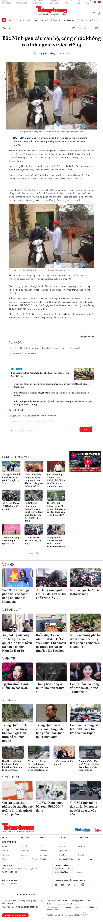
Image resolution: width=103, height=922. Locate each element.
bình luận (90, 27)
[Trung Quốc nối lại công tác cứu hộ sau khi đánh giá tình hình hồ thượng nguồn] (17, 713)
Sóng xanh (27, 20)
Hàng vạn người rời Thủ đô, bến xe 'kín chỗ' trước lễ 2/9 (51, 594)
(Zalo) (73, 869)
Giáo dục (43, 855)
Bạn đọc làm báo (17, 915)
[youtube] (99, 2)
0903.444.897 (11, 884)
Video (5, 838)
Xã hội (11, 20)
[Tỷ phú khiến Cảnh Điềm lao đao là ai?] (17, 672)
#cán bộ (45, 348)
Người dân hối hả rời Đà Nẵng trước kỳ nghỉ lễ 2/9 (11, 479)
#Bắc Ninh (30, 353)
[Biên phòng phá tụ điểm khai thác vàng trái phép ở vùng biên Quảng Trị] (85, 623)
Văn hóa (5, 855)
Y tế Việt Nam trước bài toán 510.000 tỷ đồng (49, 806)
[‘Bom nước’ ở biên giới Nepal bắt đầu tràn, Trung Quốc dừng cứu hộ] (90, 752)
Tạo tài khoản (30, 415)
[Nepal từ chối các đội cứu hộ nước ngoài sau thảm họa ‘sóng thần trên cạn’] (39, 752)
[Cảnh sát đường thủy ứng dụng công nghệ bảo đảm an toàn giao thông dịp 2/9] (33, 466)
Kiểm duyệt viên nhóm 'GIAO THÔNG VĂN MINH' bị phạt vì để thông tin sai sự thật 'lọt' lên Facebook (51, 642)
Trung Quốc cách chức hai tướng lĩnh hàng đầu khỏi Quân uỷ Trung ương (50, 731)
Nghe (5, 72)
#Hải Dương (31, 348)
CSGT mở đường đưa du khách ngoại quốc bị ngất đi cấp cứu (83, 808)
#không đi (75, 348)
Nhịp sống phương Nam (87, 859)
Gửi (86, 429)
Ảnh (42, 838)
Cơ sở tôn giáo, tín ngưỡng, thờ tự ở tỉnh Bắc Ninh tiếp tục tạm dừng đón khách (51, 394)
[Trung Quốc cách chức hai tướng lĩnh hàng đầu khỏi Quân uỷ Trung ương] (51, 713)
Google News (96, 27)
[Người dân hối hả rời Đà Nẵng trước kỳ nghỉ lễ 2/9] (11, 466)
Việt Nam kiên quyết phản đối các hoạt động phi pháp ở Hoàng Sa (16, 596)
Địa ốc (36, 20)
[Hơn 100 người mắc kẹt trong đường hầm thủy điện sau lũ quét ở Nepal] (13, 752)
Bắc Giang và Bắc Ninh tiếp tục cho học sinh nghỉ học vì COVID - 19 (40, 374)
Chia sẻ (5, 79)
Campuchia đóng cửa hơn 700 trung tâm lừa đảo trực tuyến (84, 729)
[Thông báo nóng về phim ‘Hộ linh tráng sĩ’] (51, 672)
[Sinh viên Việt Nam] (82, 830)
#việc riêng (15, 353)
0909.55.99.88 (63, 869)
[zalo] (76, 885)
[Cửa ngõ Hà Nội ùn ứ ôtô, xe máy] (33, 529)
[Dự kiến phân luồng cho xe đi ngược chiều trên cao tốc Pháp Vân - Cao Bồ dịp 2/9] (56, 495)
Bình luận (5, 93)
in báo (85, 27)
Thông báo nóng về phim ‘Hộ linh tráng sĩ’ (50, 688)
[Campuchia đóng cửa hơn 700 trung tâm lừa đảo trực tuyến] (85, 713)
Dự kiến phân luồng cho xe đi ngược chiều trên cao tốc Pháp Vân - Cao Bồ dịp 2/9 (56, 509)
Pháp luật (71, 20)
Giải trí (10, 658)
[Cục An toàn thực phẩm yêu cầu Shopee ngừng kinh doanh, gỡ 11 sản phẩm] (17, 790)
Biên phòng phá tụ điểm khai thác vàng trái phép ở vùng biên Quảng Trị (85, 641)
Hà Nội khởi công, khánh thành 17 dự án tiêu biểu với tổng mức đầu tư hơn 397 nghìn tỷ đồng (33, 512)
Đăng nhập (14, 415)
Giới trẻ (62, 20)
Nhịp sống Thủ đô (66, 859)
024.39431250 (11, 872)
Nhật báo (25, 838)
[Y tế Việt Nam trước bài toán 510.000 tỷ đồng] (51, 790)
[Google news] (84, 885)
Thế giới (54, 20)
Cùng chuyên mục (16, 457)
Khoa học (62, 855)
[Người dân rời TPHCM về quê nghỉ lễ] (11, 495)
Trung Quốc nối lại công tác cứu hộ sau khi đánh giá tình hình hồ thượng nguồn (15, 733)
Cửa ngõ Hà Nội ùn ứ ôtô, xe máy (32, 540)
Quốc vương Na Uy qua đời (63, 762)
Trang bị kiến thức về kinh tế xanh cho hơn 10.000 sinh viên (56, 542)
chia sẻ (73, 27)
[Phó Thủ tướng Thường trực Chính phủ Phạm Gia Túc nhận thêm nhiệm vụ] (56, 466)
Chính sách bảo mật (26, 894)
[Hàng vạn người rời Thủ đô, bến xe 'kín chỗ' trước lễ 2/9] (51, 577)
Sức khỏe (45, 20)
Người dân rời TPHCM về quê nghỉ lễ (11, 506)
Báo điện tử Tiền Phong (51, 10)
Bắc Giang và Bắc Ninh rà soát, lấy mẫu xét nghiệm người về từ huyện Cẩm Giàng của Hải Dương (53, 403)
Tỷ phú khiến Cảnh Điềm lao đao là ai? (15, 686)
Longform (83, 838)
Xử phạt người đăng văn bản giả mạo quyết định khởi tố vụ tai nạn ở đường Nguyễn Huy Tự (17, 642)
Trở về (5, 100)
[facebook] (94, 2)
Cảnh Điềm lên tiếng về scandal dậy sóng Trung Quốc (84, 688)
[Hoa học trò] (97, 830)
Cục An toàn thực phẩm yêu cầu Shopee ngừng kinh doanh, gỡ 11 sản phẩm (17, 808)
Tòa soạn (7, 865)
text (79, 27)
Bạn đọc (5, 859)
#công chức (60, 348)
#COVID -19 (16, 348)
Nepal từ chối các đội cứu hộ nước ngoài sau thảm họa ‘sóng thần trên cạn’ (38, 765)
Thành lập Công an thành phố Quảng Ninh (10, 540)
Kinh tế (18, 20)
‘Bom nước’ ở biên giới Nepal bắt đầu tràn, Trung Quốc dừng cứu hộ (89, 765)
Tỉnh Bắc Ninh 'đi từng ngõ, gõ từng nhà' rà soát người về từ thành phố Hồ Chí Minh (52, 385)
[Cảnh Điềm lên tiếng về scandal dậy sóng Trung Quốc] (85, 672)
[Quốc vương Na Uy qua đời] (64, 752)
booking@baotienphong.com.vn (69, 872)
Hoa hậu (81, 855)
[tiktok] (70, 884)
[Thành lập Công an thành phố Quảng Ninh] (11, 529)
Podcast (63, 838)
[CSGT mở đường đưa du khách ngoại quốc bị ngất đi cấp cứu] (85, 790)
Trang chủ (4, 20)
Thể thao (80, 20)
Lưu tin (5, 86)
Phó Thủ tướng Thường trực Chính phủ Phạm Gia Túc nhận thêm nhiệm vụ (56, 480)
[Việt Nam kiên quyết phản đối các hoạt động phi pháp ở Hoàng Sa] (17, 577)
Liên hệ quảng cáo (64, 865)
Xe (98, 20)
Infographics (9, 842)
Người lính (90, 20)
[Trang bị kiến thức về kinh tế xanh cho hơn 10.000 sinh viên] (56, 529)
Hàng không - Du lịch (29, 859)
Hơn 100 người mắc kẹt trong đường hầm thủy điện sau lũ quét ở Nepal (12, 765)
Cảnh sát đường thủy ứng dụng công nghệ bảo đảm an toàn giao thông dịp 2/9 (33, 480)
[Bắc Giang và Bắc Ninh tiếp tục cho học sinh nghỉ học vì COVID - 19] (84, 374)
